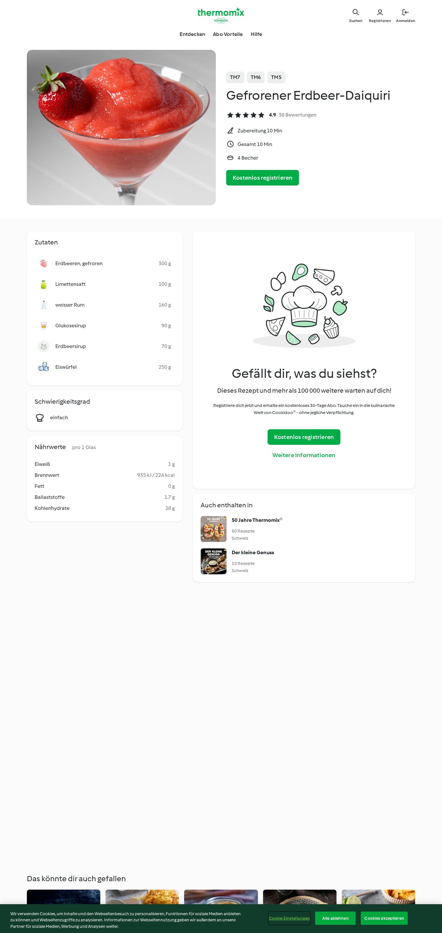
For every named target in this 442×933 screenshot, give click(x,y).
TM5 (276, 77)
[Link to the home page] (221, 15)
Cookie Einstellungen (289, 918)
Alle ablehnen (335, 918)
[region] (221, 918)
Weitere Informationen (303, 455)
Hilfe (256, 34)
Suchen (355, 20)
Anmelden (405, 20)
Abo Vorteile (228, 34)
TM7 (235, 77)
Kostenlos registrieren (263, 177)
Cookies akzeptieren (384, 918)
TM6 (256, 77)
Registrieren (380, 20)
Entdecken (192, 34)
